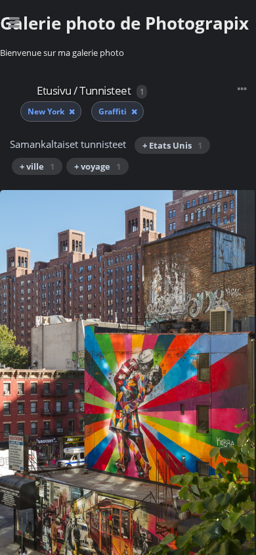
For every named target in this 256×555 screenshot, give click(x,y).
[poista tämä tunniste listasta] (71, 111)
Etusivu (54, 90)
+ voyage (97, 166)
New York (47, 111)
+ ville (37, 166)
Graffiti (113, 111)
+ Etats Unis (172, 145)
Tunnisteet (105, 90)
